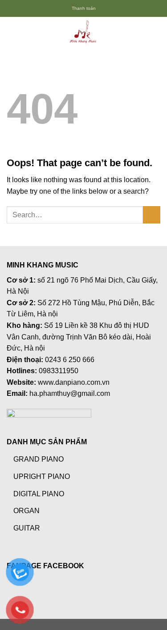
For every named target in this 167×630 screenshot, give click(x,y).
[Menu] (12, 32)
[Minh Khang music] (83, 32)
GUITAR (26, 528)
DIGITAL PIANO (38, 494)
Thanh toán (84, 8)
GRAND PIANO (38, 459)
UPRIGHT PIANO (41, 476)
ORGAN (26, 510)
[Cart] (155, 32)
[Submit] (151, 214)
